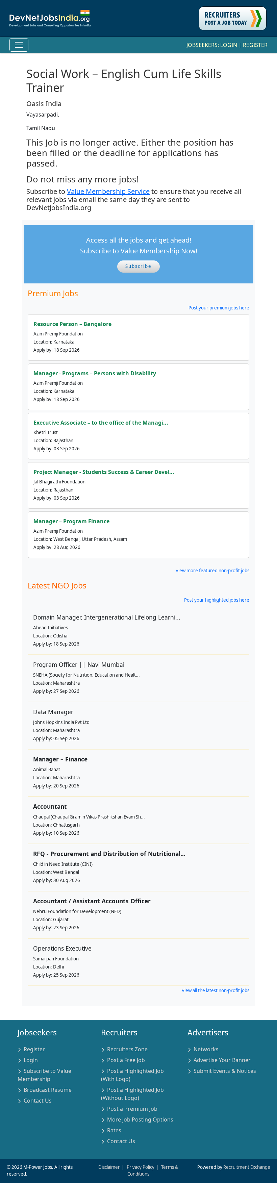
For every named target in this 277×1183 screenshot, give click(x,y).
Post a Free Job (126, 1060)
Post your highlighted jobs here (216, 600)
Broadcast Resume (48, 1089)
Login (228, 45)
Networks (206, 1049)
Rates (114, 1130)
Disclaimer (109, 1167)
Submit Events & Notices (225, 1071)
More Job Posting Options (140, 1119)
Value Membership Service (108, 191)
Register (255, 45)
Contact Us (38, 1100)
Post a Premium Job (132, 1108)
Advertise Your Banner (222, 1060)
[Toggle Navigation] (18, 45)
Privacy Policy (140, 1167)
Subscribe (138, 266)
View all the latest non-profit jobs (215, 990)
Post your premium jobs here (218, 308)
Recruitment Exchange (246, 1167)
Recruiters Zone (127, 1049)
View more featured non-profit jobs (212, 571)
